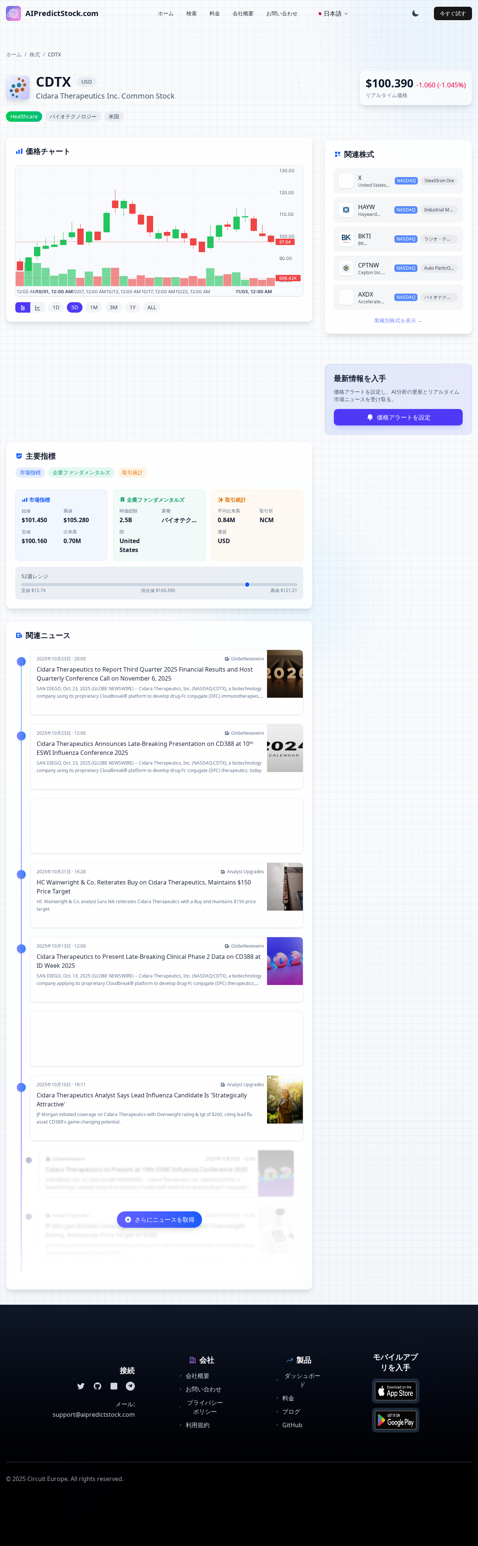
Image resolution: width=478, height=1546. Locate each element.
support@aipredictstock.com (94, 1414)
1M (94, 307)
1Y (133, 307)
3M (114, 307)
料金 (214, 13)
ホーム (166, 13)
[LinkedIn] (113, 1386)
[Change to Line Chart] (37, 307)
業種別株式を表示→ (398, 320)
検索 (191, 13)
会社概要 (243, 13)
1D (56, 307)
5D (74, 307)
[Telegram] (130, 1386)
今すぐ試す (453, 13)
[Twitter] (81, 1386)
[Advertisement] (159, 386)
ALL (152, 307)
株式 (35, 54)
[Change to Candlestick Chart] (22, 307)
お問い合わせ (282, 13)
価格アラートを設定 (404, 417)
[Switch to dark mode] (415, 13)
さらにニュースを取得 (165, 1219)
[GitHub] (97, 1386)
